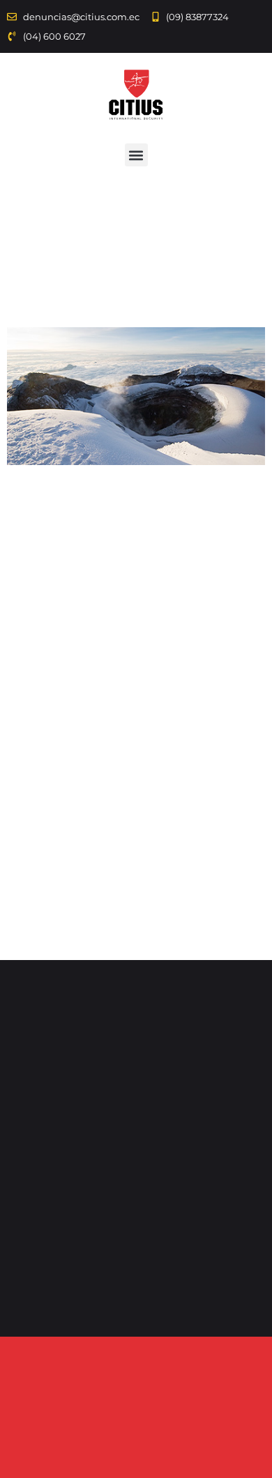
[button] (136, 154)
